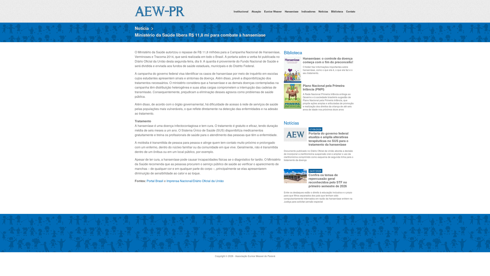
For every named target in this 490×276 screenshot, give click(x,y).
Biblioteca (337, 11)
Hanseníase (291, 11)
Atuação (256, 11)
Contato (350, 11)
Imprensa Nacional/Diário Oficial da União (195, 181)
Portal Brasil (155, 181)
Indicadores (308, 11)
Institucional (241, 11)
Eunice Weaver (273, 11)
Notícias (323, 11)
